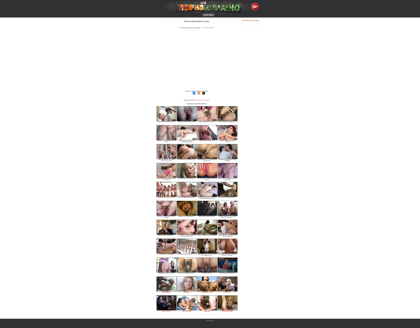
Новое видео (208, 15)
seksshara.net (210, 320)
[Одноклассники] (199, 93)
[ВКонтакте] (194, 93)
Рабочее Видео (209, 28)
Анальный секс (200, 100)
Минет (208, 100)
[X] (203, 93)
